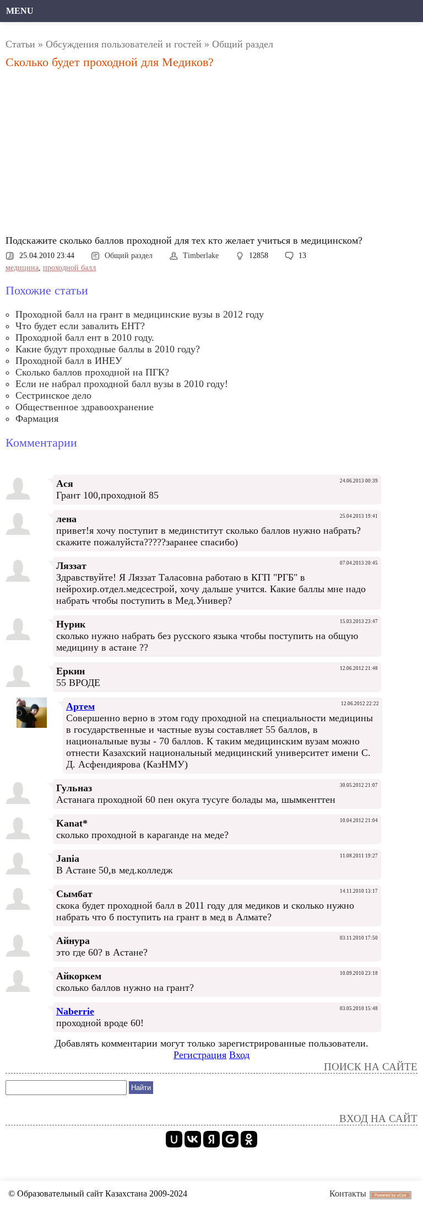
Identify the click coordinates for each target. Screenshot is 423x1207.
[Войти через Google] (230, 1139)
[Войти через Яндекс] (211, 1139)
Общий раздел (242, 44)
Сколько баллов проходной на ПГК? (92, 372)
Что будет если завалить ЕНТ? (80, 325)
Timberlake (201, 255)
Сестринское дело (53, 395)
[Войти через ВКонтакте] (193, 1139)
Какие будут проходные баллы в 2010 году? (107, 349)
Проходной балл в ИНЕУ (68, 360)
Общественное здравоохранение (84, 406)
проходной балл (69, 268)
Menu (20, 10)
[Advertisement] (211, 155)
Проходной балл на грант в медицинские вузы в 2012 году (139, 314)
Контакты (347, 1193)
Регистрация (199, 1054)
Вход (239, 1054)
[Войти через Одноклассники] (249, 1139)
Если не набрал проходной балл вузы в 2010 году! (121, 383)
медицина (22, 268)
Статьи (20, 44)
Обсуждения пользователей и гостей (124, 44)
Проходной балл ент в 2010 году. (84, 337)
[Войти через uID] (174, 1139)
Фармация (36, 418)
